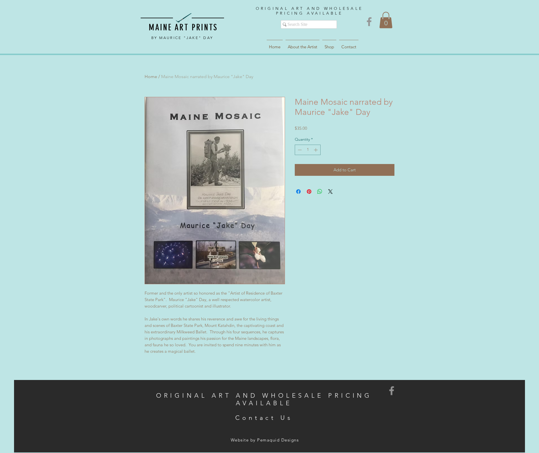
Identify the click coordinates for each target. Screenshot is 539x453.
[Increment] (316, 150)
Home (151, 76)
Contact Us (264, 418)
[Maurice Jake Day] (369, 22)
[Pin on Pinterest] (309, 191)
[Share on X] (330, 191)
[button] (386, 20)
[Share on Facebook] (298, 191)
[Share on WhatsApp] (319, 191)
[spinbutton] (308, 150)
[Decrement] (299, 150)
